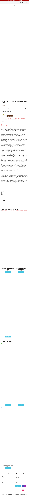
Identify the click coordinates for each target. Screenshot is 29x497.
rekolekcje (11, 119)
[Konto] (22, 2)
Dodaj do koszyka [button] (7, 272)
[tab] (14, 124)
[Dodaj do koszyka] (13, 211)
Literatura (19, 118)
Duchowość (16, 118)
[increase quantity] (5, 116)
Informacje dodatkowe (4, 125)
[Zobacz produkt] (13, 213)
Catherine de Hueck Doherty (11, 118)
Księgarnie (17, 477)
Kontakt (17, 482)
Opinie (2, 126)
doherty (6, 119)
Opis (1, 124)
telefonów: (13, 0)
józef (8, 119)
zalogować (5, 205)
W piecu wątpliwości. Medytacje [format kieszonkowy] (21, 269)
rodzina (14, 119)
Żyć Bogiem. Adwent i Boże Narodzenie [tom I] (21, 402)
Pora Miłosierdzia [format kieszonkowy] (8, 333)
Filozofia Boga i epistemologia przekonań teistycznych (8, 402)
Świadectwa (23, 118)
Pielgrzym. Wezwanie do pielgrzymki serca (8, 269)
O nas (17, 476)
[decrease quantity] (2, 116)
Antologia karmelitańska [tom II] (8, 465)
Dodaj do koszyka (10, 116)
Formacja (5, 118)
